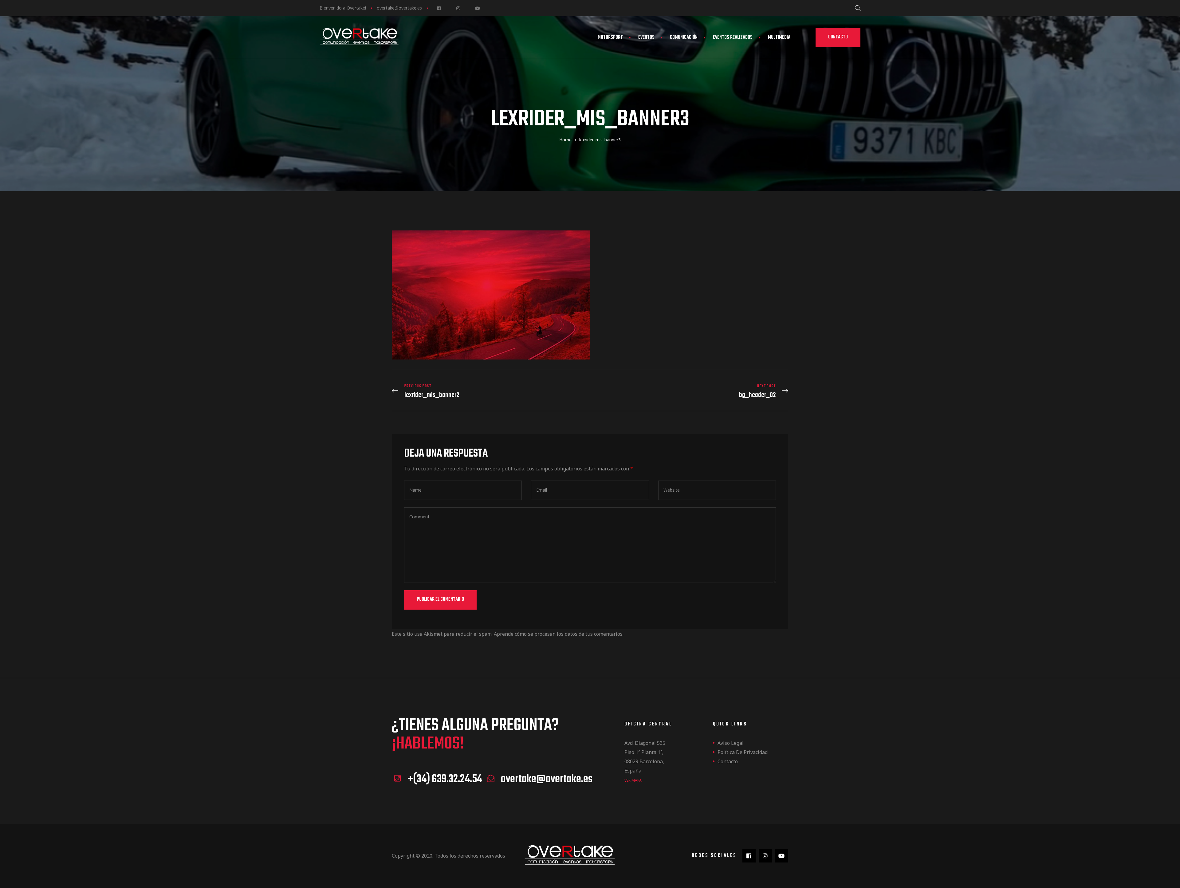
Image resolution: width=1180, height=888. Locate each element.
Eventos (646, 37)
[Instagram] (458, 8)
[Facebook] (439, 8)
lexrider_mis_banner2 (489, 391)
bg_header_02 (690, 391)
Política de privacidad (743, 752)
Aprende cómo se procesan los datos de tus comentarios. (558, 634)
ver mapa (633, 780)
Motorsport (610, 37)
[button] (838, 37)
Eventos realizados (733, 37)
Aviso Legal (731, 743)
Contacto (728, 761)
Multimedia (779, 37)
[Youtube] (477, 8)
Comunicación (684, 37)
